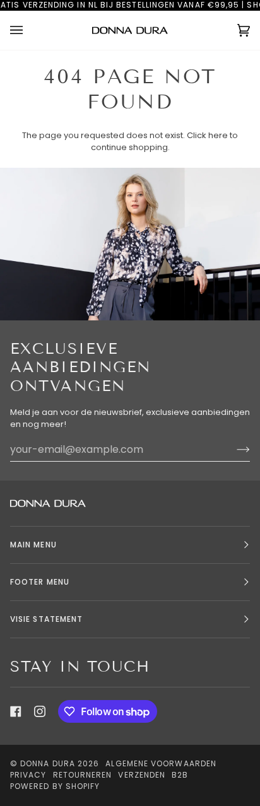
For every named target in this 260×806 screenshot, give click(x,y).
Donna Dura (47, 763)
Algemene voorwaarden (160, 763)
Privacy (28, 774)
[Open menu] (29, 30)
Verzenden (141, 774)
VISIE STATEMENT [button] (46, 619)
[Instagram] (39, 711)
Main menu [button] (33, 544)
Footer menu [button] (39, 581)
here (218, 135)
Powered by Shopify (55, 786)
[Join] (233, 449)
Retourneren (82, 774)
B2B (180, 774)
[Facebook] (15, 711)
